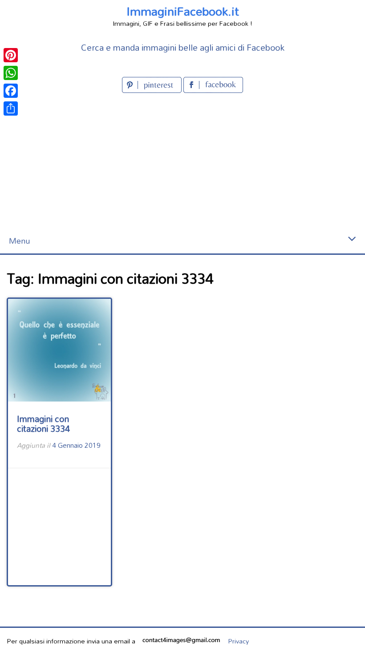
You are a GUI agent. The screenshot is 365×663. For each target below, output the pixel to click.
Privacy (238, 641)
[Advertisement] (182, 162)
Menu (19, 241)
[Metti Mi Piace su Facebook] (213, 90)
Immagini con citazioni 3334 (43, 424)
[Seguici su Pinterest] (152, 90)
